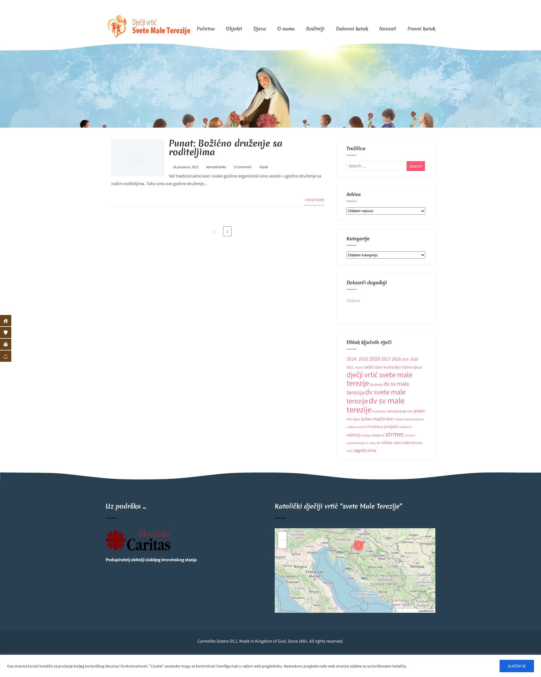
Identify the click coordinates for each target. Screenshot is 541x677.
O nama (286, 28)
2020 (414, 359)
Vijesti (263, 167)
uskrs (397, 442)
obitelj (362, 427)
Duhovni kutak (352, 28)
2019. (405, 359)
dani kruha (384, 367)
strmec (394, 434)
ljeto (357, 419)
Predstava (375, 426)
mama (398, 419)
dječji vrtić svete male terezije (380, 379)
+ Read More (314, 199)
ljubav (366, 418)
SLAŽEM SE (517, 666)
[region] (270, 666)
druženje (376, 384)
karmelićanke (216, 167)
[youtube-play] (429, 7)
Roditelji (315, 28)
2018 (396, 359)
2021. (350, 367)
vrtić (349, 451)
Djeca (259, 28)
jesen (419, 410)
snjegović (378, 435)
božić (369, 367)
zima (371, 450)
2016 (374, 358)
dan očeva (403, 367)
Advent (359, 367)
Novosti (387, 28)
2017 (386, 359)
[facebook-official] (418, 7)
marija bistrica (414, 419)
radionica (405, 427)
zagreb (359, 450)
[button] (366, 580)
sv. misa (370, 443)
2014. (352, 359)
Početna (206, 28)
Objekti (234, 28)
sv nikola (384, 442)
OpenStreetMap (407, 611)
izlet (410, 411)
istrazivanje (396, 411)
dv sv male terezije (375, 405)
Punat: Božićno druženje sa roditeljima (225, 147)
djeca (417, 367)
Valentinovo (413, 442)
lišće (350, 419)
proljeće (391, 426)
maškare (352, 427)
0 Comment (242, 167)
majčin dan (383, 419)
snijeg (366, 435)
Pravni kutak (421, 28)
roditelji (354, 435)
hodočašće (379, 411)
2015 (363, 359)
